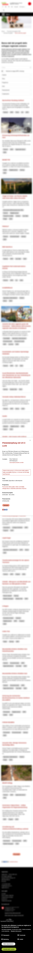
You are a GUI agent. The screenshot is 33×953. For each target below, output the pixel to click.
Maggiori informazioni (16, 931)
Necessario (6, 935)
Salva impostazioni (8, 944)
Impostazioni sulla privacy (7, 921)
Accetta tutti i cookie (8, 949)
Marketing (6, 939)
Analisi (21, 939)
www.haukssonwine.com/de (16, 462)
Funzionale (22, 935)
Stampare (5, 505)
